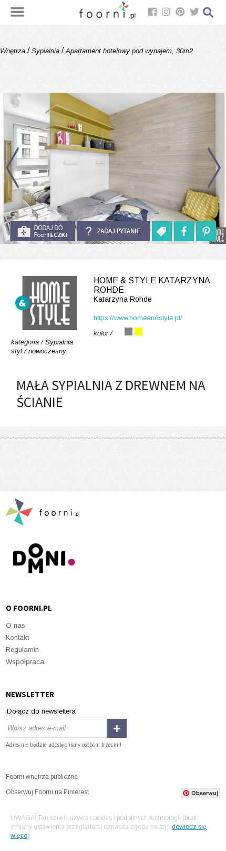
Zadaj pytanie (113, 231)
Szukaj (208, 12)
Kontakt (17, 637)
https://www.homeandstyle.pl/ (138, 318)
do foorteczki (42, 231)
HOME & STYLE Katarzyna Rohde (152, 289)
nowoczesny (47, 351)
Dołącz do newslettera (41, 711)
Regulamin (22, 650)
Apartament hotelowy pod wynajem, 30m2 (128, 51)
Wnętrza (13, 51)
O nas (15, 625)
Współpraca (25, 662)
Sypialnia (45, 51)
